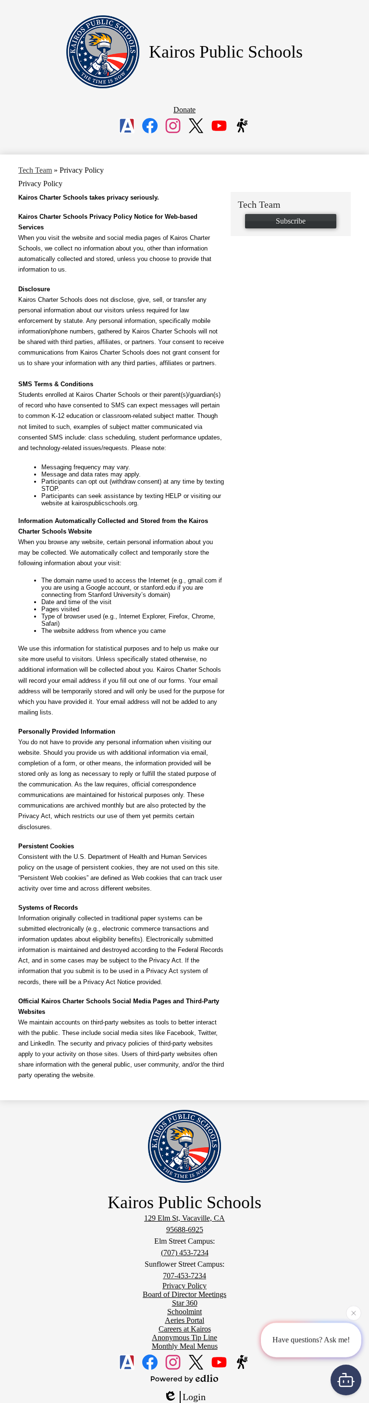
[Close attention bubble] (353, 1312)
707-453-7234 (184, 1276)
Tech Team (35, 170)
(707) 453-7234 (185, 1252)
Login (194, 1396)
